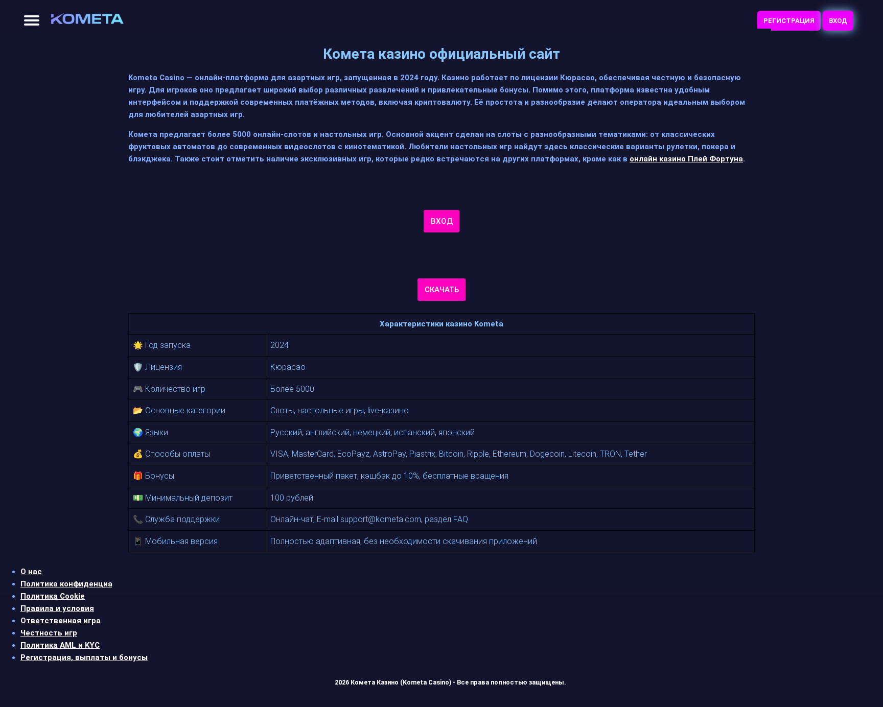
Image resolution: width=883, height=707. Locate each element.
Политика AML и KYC (60, 645)
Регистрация (789, 21)
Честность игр (48, 633)
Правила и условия (57, 608)
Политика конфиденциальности (82, 583)
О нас (31, 571)
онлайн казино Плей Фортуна (686, 158)
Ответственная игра (60, 620)
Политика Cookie (52, 596)
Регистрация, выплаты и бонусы (84, 657)
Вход (838, 21)
